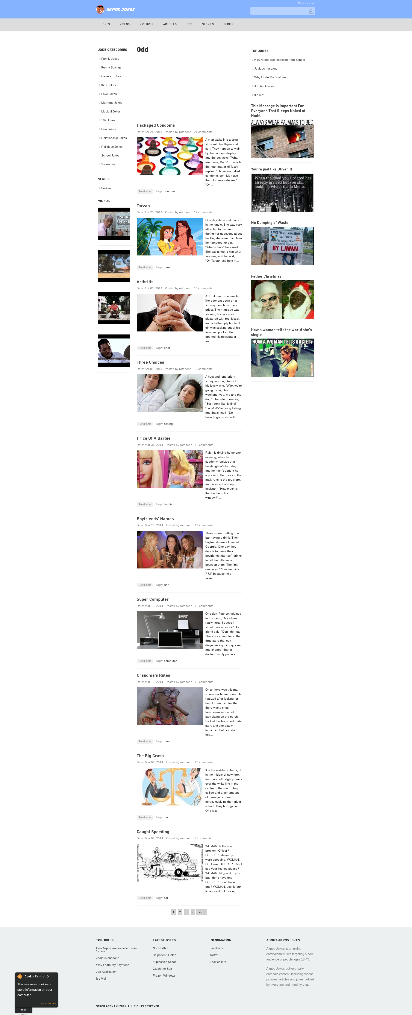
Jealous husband (265, 68)
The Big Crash (150, 756)
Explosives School (165, 961)
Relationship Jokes (114, 138)
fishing (168, 423)
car (166, 817)
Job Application (264, 86)
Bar (166, 585)
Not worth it (160, 948)
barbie (168, 504)
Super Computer (153, 599)
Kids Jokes (108, 85)
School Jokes (110, 155)
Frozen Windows (164, 975)
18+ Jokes (108, 120)
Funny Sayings (111, 67)
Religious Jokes (112, 146)
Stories (208, 24)
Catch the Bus (162, 968)
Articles (170, 24)
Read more (144, 191)
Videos (125, 24)
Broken (106, 188)
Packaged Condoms (156, 125)
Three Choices (150, 362)
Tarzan (143, 206)
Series (228, 24)
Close (51, 977)
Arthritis (145, 282)
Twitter (213, 955)
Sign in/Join (306, 3)
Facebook (216, 948)
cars (167, 741)
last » (201, 912)
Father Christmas (266, 276)
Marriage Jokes (111, 102)
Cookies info (217, 961)
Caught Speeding (153, 832)
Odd (189, 24)
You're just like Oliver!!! (271, 169)
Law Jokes (108, 129)
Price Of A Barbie (154, 438)
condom (169, 191)
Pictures (146, 24)
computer (170, 660)
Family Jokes (110, 58)
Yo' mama (108, 164)
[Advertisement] (189, 89)
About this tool (48, 1003)
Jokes (105, 24)
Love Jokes (109, 94)
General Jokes (111, 76)
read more (24, 1010)
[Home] (115, 14)
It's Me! (259, 95)
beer (167, 347)
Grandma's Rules (153, 675)
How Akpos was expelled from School (279, 59)
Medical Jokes (111, 111)
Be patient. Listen (164, 955)
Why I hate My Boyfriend (271, 77)
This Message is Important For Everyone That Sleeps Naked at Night (278, 111)
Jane (167, 267)
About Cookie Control (19, 976)
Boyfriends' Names (155, 519)
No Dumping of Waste (269, 223)
